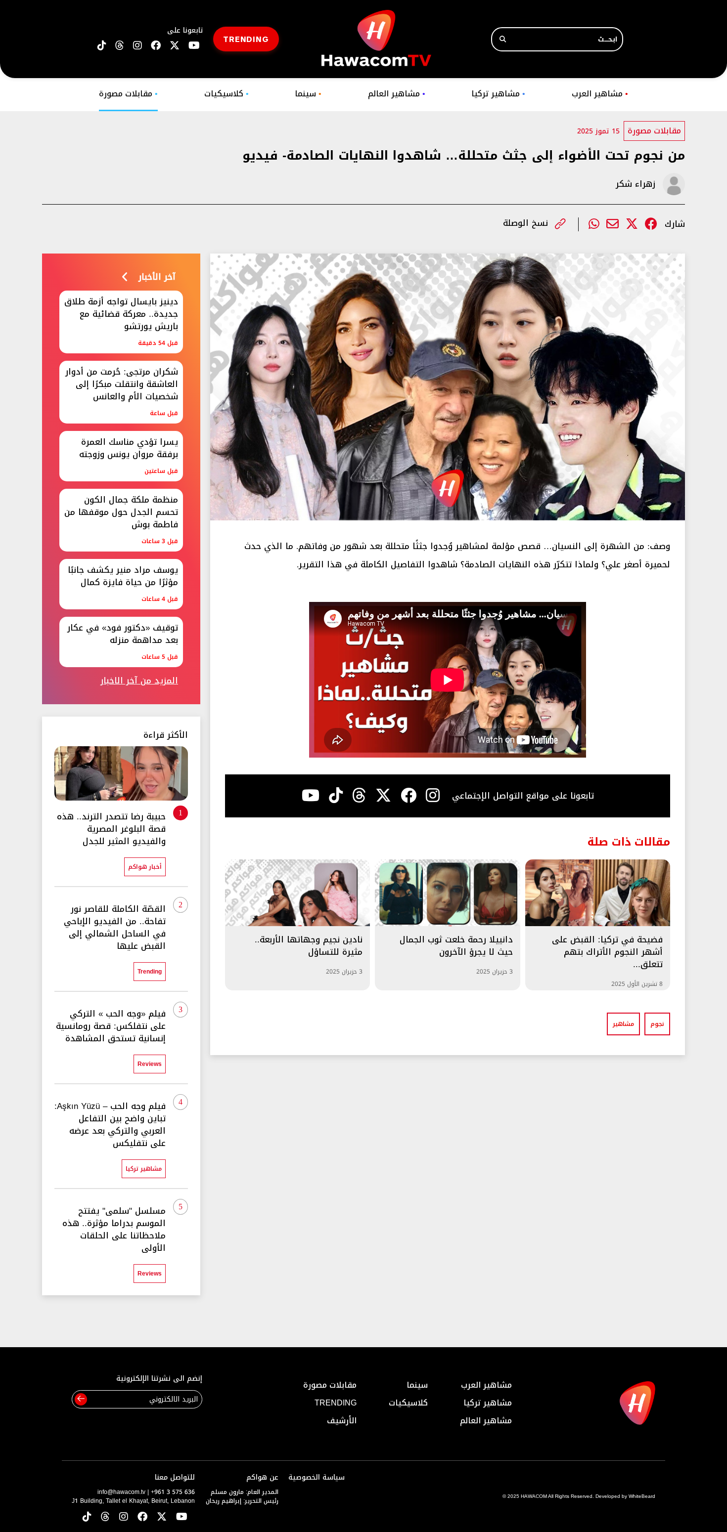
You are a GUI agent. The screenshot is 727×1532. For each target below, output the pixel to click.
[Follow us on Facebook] (155, 45)
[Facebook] (651, 224)
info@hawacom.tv (121, 1492)
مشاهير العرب (600, 93)
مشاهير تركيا (498, 93)
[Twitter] (632, 224)
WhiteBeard (642, 1496)
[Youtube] (310, 796)
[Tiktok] (336, 796)
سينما (308, 93)
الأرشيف (342, 1420)
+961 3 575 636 (173, 1492)
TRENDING (246, 38)
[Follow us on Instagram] (137, 45)
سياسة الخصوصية (316, 1477)
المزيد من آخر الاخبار (139, 681)
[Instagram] (433, 796)
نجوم (657, 1024)
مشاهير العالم (396, 93)
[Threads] (120, 45)
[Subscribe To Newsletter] (81, 1399)
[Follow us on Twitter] (162, 1517)
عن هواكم (262, 1477)
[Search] (503, 39)
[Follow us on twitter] (174, 45)
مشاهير (623, 1024)
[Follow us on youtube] (194, 45)
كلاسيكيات (226, 93)
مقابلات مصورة (128, 93)
